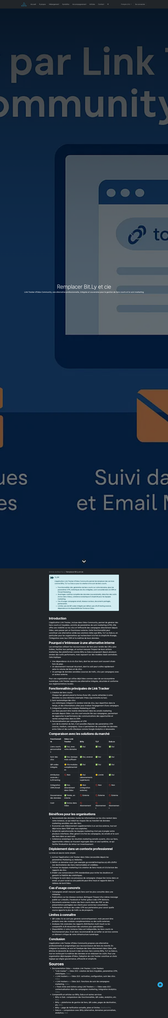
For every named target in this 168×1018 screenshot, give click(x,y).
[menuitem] (33, 4)
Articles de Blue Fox (56, 572)
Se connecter (140, 4)
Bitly (57, 1000)
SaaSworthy (106, 1007)
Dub (66, 1013)
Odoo (68, 974)
